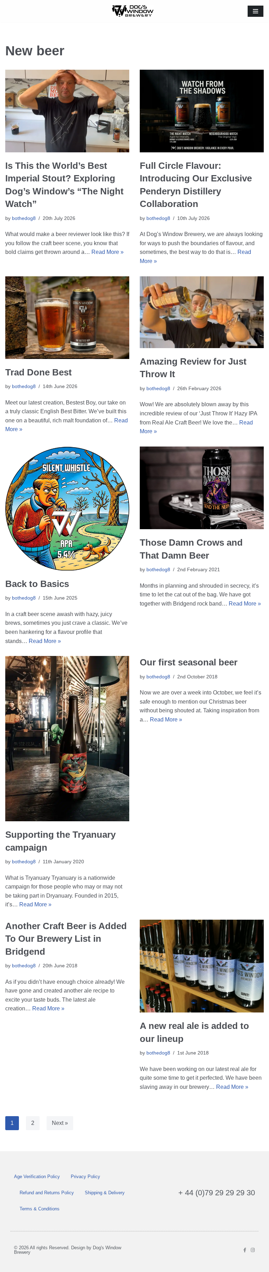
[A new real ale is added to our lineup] (202, 966)
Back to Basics (37, 584)
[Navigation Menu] (255, 11)
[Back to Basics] (67, 509)
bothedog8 (24, 218)
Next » (60, 1123)
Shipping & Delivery (105, 1192)
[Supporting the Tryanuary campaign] (67, 738)
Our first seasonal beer (188, 662)
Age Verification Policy (37, 1176)
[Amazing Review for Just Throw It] (202, 312)
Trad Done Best (38, 372)
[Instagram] (252, 1250)
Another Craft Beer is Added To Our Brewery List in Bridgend (66, 939)
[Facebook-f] (244, 1250)
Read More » (107, 252)
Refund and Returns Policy (47, 1192)
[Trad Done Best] (67, 317)
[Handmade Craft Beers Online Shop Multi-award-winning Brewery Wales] (134, 11)
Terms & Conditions (40, 1208)
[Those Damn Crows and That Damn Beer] (202, 488)
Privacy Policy (85, 1176)
